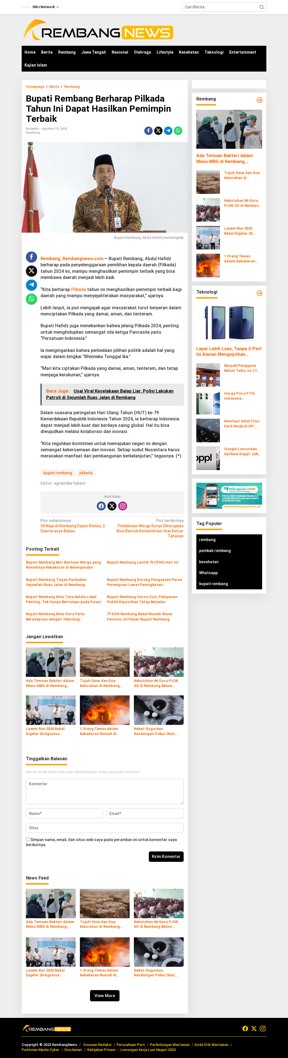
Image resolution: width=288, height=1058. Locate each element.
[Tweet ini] (158, 131)
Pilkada (78, 289)
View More (104, 995)
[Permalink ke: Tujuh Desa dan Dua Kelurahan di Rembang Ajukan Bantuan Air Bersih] (105, 662)
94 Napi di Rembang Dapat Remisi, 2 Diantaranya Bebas (72, 525)
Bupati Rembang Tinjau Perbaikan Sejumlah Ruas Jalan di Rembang (56, 582)
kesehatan (209, 562)
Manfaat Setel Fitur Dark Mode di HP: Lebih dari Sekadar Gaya (242, 424)
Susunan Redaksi (97, 1045)
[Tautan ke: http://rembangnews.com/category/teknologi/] (259, 293)
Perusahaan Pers (130, 1045)
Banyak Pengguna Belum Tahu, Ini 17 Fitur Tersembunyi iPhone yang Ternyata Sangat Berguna (240, 368)
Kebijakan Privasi (101, 1050)
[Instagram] (122, 505)
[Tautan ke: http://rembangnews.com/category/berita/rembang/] (259, 100)
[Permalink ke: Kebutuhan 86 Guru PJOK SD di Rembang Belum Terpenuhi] (159, 662)
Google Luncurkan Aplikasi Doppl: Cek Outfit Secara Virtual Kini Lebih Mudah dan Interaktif (243, 452)
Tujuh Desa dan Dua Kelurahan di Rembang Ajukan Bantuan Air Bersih (103, 683)
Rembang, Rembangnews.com (72, 258)
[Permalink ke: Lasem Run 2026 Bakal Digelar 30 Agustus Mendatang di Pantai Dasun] (51, 710)
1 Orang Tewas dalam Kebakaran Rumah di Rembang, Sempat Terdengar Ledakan (99, 731)
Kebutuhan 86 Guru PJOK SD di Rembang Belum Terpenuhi (156, 683)
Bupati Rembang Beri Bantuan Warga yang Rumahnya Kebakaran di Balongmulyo (63, 564)
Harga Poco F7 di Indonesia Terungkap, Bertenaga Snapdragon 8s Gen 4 (243, 396)
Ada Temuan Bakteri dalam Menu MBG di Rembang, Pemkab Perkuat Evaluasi (50, 683)
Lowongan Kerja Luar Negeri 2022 (148, 1050)
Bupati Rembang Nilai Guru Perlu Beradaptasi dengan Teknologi (55, 616)
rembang (207, 539)
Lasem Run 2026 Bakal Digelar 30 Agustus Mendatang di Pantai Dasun (45, 731)
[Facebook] (101, 505)
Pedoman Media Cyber (40, 1050)
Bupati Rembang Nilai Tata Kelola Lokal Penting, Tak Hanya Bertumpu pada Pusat (63, 599)
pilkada (86, 473)
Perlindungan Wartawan (170, 1045)
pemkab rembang (215, 550)
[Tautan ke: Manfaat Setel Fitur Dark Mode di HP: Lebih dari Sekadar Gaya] (208, 430)
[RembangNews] (98, 29)
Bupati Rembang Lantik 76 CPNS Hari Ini (143, 562)
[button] (261, 7)
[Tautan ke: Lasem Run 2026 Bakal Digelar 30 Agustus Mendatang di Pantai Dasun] (208, 237)
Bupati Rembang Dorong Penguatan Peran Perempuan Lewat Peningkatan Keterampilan (144, 582)
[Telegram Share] (168, 131)
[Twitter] (111, 505)
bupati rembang (57, 473)
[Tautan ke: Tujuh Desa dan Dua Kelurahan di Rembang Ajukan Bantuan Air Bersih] (208, 181)
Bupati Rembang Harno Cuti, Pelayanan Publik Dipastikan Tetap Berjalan (142, 599)
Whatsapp (208, 573)
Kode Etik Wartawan (211, 1045)
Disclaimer (73, 1050)
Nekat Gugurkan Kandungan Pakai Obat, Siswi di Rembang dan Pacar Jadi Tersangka (155, 731)
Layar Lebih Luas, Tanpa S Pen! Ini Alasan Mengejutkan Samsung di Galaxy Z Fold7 (229, 352)
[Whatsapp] (178, 131)
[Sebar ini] (148, 131)
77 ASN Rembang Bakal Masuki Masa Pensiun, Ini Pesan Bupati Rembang (139, 616)
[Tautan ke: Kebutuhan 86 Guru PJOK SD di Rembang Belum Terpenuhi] (208, 209)
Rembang (33, 132)
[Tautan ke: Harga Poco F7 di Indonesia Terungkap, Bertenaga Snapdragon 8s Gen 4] (208, 402)
